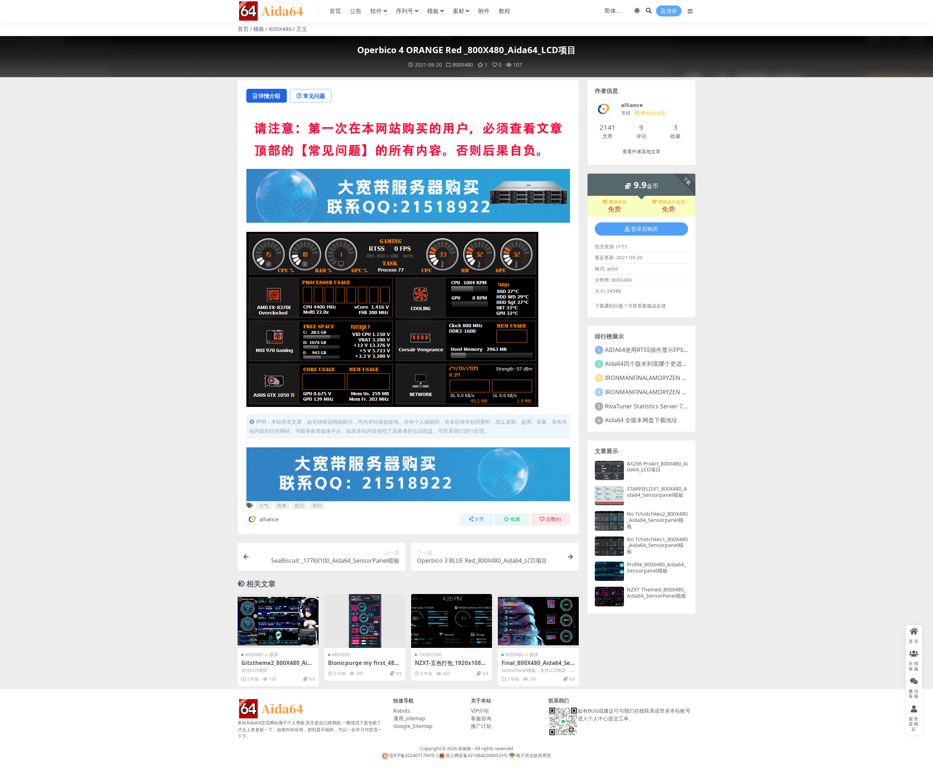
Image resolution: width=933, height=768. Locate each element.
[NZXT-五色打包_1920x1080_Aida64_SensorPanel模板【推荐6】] (451, 621)
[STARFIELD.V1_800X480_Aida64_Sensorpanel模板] (609, 495)
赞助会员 (617, 202)
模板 (433, 11)
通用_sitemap (409, 718)
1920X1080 (430, 655)
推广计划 (481, 726)
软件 (376, 11)
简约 (317, 505)
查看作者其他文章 (641, 151)
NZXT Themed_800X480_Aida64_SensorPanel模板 (656, 592)
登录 (672, 11)
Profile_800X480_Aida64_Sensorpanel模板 (656, 567)
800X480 (280, 28)
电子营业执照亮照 (533, 755)
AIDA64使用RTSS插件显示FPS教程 (650, 350)
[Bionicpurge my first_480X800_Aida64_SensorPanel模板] (364, 621)
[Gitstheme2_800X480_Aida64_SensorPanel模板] (278, 621)
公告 (356, 11)
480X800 (341, 655)
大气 (264, 505)
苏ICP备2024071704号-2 (414, 755)
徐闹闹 (464, 748)
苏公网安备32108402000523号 (476, 755)
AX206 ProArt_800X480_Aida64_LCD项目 (657, 466)
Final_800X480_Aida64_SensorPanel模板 (537, 666)
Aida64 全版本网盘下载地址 (641, 420)
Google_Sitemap (413, 726)
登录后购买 (644, 229)
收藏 (515, 519)
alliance (268, 519)
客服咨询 (481, 718)
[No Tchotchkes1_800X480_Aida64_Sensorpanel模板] (609, 546)
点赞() (553, 519)
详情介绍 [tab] (269, 95)
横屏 (273, 655)
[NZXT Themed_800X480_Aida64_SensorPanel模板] (609, 596)
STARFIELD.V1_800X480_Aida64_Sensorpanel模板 (657, 491)
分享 (479, 519)
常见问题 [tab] (314, 95)
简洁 (299, 505)
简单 (281, 505)
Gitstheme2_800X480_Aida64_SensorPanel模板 (277, 666)
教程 (504, 11)
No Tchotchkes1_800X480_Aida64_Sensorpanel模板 (657, 545)
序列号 (404, 11)
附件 (484, 11)
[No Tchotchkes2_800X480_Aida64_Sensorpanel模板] (609, 520)
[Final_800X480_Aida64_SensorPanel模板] (538, 621)
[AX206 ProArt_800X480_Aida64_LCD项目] (609, 470)
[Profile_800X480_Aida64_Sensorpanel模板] (609, 571)
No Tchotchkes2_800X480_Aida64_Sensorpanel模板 (657, 520)
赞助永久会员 (672, 202)
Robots (401, 710)
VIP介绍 (480, 710)
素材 (458, 11)
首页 (335, 11)
